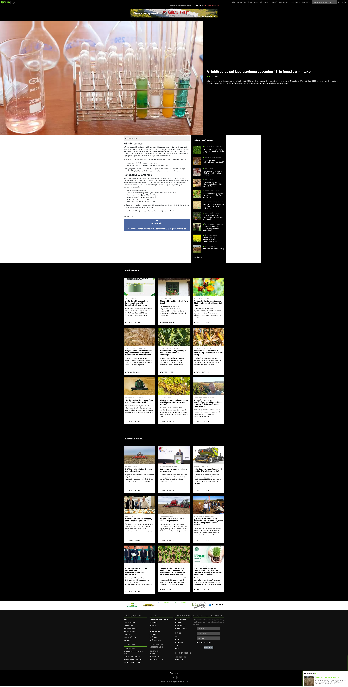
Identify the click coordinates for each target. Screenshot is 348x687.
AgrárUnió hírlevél (205, 642)
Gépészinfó (153, 637)
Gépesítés (127, 640)
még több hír (198, 257)
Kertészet (127, 634)
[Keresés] (338, 2)
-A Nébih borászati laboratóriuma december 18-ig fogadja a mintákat (157, 226)
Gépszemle (153, 623)
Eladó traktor (180, 620)
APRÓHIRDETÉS (295, 2)
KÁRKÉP (152, 628)
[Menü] (345, 2)
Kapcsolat (179, 660)
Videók (177, 640)
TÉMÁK (249, 2)
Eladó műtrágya (181, 628)
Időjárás (153, 634)
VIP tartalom (154, 657)
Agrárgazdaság (129, 623)
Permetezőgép (180, 625)
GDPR (177, 648)
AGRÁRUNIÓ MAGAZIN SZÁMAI (159, 620)
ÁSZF (177, 645)
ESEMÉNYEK (283, 2)
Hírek (210, 76)
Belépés (152, 654)
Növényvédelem (129, 631)
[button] (13, 2)
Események (179, 643)
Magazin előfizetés (156, 659)
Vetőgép (178, 623)
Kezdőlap (128, 138)
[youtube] (177, 677)
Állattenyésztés (130, 637)
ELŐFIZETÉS (306, 2)
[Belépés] (342, 2)
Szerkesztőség (180, 657)
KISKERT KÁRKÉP (155, 631)
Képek (177, 637)
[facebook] (170, 677)
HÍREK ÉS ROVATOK (239, 2)
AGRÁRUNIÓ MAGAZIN (261, 2)
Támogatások (128, 625)
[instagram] (173, 677)
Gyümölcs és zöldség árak (133, 659)
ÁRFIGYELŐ (153, 625)
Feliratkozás (208, 647)
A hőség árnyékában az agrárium (327, 677)
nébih (132, 217)
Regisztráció (154, 651)
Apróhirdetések (155, 640)
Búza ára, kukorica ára (132, 656)
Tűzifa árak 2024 (129, 648)
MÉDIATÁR (274, 2)
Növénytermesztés (130, 628)
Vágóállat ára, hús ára (132, 662)
